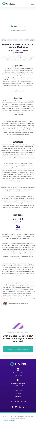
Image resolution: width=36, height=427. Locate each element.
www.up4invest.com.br (18, 91)
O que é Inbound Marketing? (18, 401)
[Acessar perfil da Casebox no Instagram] (20, 407)
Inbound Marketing (18, 56)
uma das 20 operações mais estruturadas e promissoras (18, 78)
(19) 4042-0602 (18, 376)
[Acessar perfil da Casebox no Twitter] (23, 407)
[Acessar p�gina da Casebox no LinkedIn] (16, 407)
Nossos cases (18, 390)
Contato (18, 399)
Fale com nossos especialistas (18, 349)
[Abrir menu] (32, 4)
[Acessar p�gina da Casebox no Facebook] (12, 407)
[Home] (8, 4)
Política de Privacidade (9, 420)
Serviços (18, 393)
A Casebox (18, 396)
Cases (15, 26)
